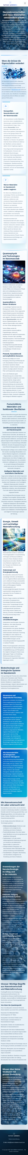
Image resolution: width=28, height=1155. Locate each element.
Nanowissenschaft (15, 89)
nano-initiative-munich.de (17, 1149)
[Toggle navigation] (25, 3)
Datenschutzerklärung (14, 1139)
